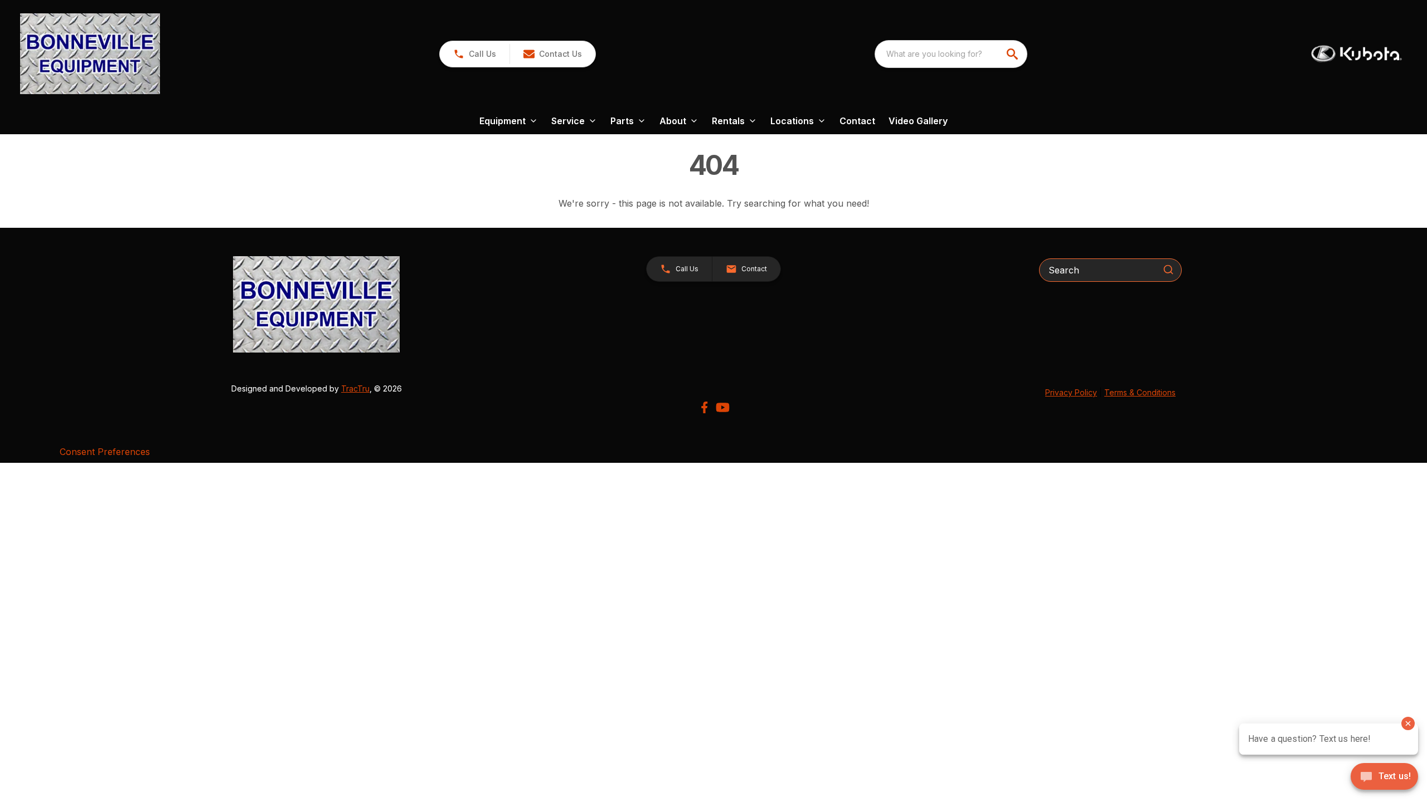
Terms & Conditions (1140, 392)
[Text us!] (1384, 777)
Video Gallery (918, 120)
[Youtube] (723, 407)
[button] (474, 54)
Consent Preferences (105, 451)
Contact (857, 120)
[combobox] (951, 54)
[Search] (1168, 269)
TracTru (355, 388)
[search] (1013, 54)
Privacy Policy (1071, 392)
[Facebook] (704, 407)
